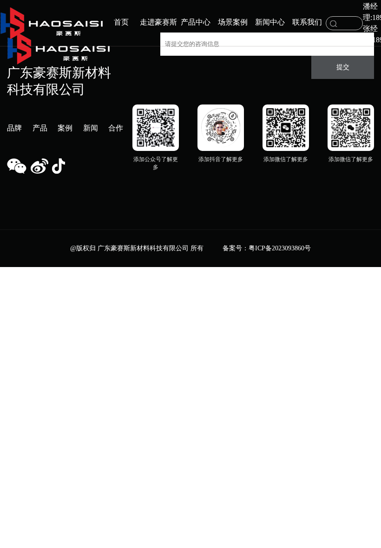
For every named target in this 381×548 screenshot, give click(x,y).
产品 (40, 128)
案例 (65, 128)
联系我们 (307, 22)
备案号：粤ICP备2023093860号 (267, 248)
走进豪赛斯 (158, 22)
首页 (121, 22)
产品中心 (195, 22)
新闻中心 (270, 22)
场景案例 (233, 22)
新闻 (90, 128)
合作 (115, 128)
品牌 (14, 128)
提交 (342, 67)
